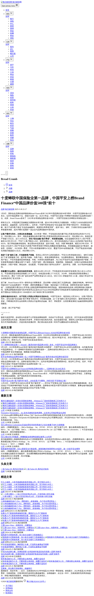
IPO (11, 49)
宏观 (12, 133)
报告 (12, 95)
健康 (12, 84)
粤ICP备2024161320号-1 (36, 581)
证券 (8, 42)
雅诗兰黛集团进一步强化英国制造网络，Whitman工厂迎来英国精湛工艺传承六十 (33, 401)
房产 (12, 65)
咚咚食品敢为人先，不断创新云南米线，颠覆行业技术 (23, 559)
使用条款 (9, 588)
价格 (12, 163)
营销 (12, 105)
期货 (12, 26)
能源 (12, 79)
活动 (12, 93)
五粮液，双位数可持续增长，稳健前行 (16, 568)
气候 (12, 128)
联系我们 (9, 593)
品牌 (12, 149)
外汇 (12, 24)
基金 (12, 31)
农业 (12, 77)
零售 (12, 154)
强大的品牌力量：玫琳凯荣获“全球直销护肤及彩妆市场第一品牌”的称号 (30, 554)
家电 (12, 166)
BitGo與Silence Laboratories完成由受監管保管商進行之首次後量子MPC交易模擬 (32, 425)
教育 (12, 135)
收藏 (12, 33)
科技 (12, 70)
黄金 (12, 36)
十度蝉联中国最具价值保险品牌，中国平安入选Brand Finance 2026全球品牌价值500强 (35, 333)
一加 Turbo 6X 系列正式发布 (12, 469)
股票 (12, 51)
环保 (12, 110)
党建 (12, 138)
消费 (8, 144)
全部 (7, 16)
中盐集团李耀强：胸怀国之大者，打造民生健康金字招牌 (24, 547)
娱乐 (12, 123)
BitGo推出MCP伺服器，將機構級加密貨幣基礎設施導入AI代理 (26, 437)
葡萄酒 (13, 158)
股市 (12, 47)
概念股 (13, 54)
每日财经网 (9, 209)
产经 (8, 60)
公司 (12, 56)
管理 (8, 88)
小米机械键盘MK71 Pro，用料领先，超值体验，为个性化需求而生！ (28, 501)
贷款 (12, 38)
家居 (12, 168)
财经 (8, 14)
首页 (7, 10)
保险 (12, 21)
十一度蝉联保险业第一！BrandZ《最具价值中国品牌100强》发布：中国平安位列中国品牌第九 (39, 345)
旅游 (12, 161)
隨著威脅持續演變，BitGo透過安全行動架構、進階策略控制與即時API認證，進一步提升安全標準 (40, 449)
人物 (12, 118)
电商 (12, 151)
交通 (12, 82)
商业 (12, 74)
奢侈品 (13, 156)
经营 (12, 98)
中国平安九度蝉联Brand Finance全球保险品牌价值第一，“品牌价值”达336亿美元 (33, 369)
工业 (12, 72)
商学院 (13, 100)
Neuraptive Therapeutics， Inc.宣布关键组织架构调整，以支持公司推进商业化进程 (33, 413)
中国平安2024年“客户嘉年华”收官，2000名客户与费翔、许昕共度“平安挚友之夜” (33, 381)
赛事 (12, 130)
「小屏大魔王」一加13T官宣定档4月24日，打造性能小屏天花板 (27, 496)
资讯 (8, 113)
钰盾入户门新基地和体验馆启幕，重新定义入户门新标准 (24, 513)
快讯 (12, 140)
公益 (12, 107)
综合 (12, 121)
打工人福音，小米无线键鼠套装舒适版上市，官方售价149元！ (26, 482)
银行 (12, 19)
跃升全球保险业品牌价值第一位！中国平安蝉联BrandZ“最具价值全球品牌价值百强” (35, 357)
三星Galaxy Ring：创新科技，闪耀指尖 (16, 525)
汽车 (12, 67)
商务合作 (9, 590)
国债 (12, 28)
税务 (12, 102)
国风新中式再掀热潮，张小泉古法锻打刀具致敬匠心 (22, 535)
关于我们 (9, 586)
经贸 (12, 126)
